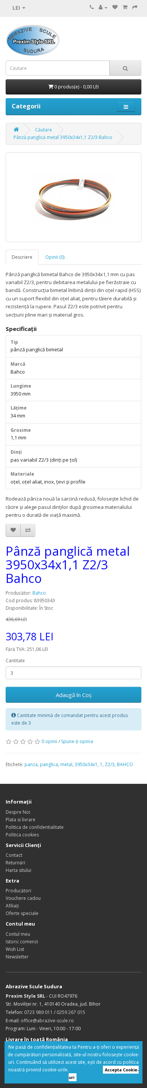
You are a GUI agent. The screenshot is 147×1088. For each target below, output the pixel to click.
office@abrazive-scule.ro (47, 1020)
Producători (18, 890)
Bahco (39, 593)
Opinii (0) (54, 257)
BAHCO (125, 764)
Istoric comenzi (22, 941)
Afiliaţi (12, 906)
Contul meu (18, 934)
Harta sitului (18, 870)
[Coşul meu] (124, 7)
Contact (14, 855)
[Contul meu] (103, 7)
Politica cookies (22, 834)
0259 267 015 (71, 1012)
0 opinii (49, 741)
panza (31, 764)
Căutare (43, 130)
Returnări (15, 862)
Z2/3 (110, 764)
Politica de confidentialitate (35, 827)
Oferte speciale (22, 913)
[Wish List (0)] (115, 7)
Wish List (15, 949)
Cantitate (15, 660)
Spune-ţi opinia (77, 741)
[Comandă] (135, 7)
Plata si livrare (20, 819)
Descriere (22, 257)
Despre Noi (18, 812)
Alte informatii (85, 1069)
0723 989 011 (38, 1012)
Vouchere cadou (23, 898)
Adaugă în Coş (74, 695)
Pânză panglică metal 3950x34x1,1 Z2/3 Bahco (63, 137)
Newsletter (17, 957)
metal (66, 764)
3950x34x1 (86, 764)
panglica (49, 764)
